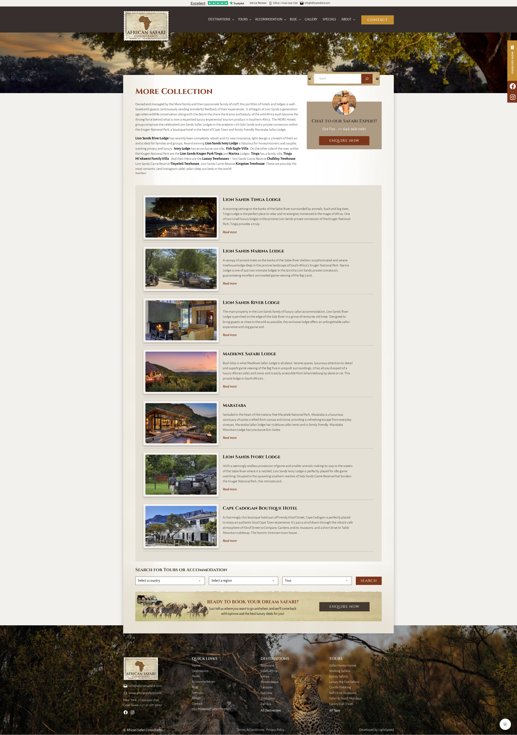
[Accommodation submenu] (285, 19)
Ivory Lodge (230, 143)
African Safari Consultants (145, 730)
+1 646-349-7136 (289, 3)
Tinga (218, 154)
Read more (229, 232)
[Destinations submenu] (233, 19)
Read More (140, 173)
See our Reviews (258, 3)
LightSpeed (386, 730)
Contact (377, 19)
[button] (505, 724)
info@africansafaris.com (317, 3)
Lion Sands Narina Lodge (253, 251)
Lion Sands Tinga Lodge (252, 199)
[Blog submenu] (300, 19)
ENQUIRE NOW (344, 140)
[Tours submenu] (250, 19)
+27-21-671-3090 (151, 705)
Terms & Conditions (250, 730)
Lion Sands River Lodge (251, 302)
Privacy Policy (275, 730)
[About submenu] (354, 19)
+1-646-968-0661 (351, 129)
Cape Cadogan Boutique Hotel (260, 508)
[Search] (367, 79)
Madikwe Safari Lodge (249, 354)
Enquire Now (344, 606)
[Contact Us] (512, 60)
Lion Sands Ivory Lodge (251, 457)
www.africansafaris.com (145, 693)
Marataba (234, 405)
